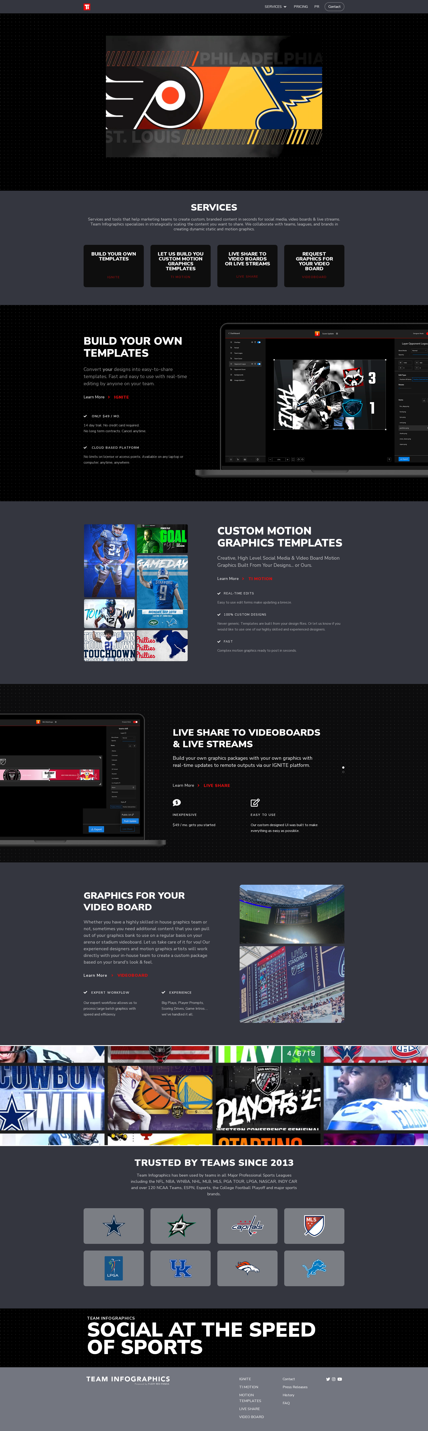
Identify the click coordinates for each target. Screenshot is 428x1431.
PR (316, 6)
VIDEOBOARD (132, 975)
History (288, 1395)
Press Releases (295, 1387)
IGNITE (121, 397)
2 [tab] (343, 772)
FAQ (286, 1403)
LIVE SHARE (217, 785)
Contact (334, 6)
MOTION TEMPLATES (250, 1398)
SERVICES (274, 6)
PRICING (301, 6)
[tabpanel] (214, 780)
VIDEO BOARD (251, 1417)
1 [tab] (343, 767)
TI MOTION (260, 578)
